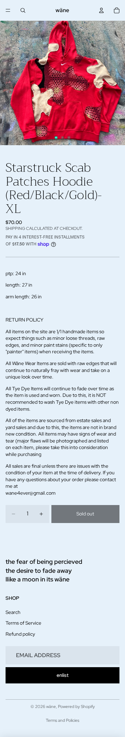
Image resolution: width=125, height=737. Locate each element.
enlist (62, 675)
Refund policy (20, 634)
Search (13, 612)
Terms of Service (23, 623)
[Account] (101, 10)
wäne (51, 706)
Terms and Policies (62, 720)
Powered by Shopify (76, 706)
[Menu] (8, 10)
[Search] (23, 10)
